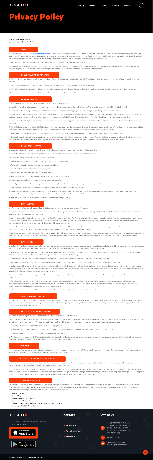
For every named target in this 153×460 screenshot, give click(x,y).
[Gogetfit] (19, 5)
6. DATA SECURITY (26, 242)
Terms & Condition (73, 431)
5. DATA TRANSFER (26, 204)
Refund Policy (71, 436)
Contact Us (115, 5)
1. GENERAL (23, 50)
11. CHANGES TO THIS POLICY (30, 381)
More (126, 5)
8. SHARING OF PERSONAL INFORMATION (34, 312)
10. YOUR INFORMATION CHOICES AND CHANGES (37, 359)
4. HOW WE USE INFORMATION (30, 146)
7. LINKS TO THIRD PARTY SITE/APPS (33, 296)
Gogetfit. (26, 457)
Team (103, 5)
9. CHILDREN (24, 346)
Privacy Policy (71, 426)
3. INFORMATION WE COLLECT (30, 99)
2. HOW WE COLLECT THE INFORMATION (34, 75)
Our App (81, 5)
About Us (92, 5)
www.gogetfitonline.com (41, 54)
